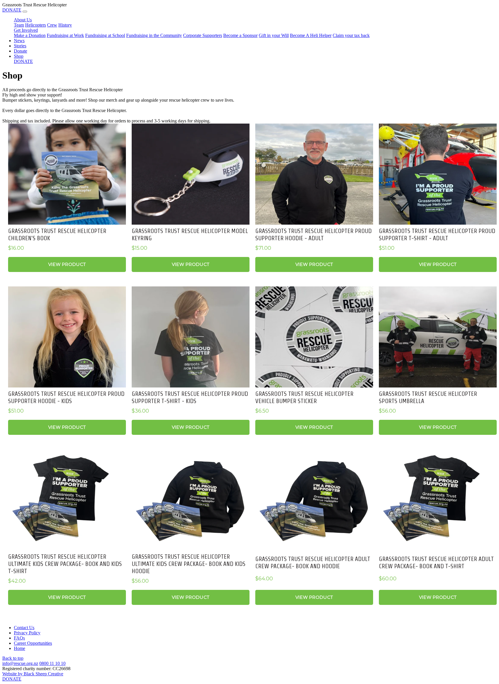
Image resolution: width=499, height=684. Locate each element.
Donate (20, 51)
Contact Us (24, 627)
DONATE (11, 10)
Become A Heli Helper (311, 35)
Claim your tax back (351, 35)
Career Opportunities (33, 643)
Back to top (12, 658)
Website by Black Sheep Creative (32, 673)
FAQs (19, 637)
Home (19, 648)
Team (19, 25)
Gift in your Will (274, 35)
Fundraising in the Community (154, 35)
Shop (18, 56)
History (65, 25)
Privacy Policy (27, 632)
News (19, 40)
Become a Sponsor (240, 35)
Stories (20, 45)
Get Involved (26, 30)
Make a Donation (30, 35)
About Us (23, 19)
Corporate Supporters (202, 35)
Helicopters (35, 25)
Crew (52, 25)
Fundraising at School (105, 35)
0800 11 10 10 (52, 663)
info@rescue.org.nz (20, 663)
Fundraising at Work (65, 35)
